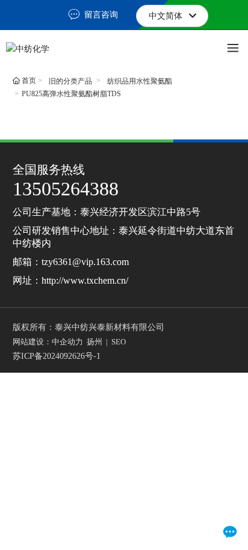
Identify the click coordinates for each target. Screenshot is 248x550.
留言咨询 (100, 14)
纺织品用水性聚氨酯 (139, 81)
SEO (118, 341)
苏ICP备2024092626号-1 (57, 356)
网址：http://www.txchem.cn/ (70, 280)
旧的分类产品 (70, 81)
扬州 (94, 341)
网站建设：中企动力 (48, 341)
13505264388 (66, 189)
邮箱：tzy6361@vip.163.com (71, 262)
